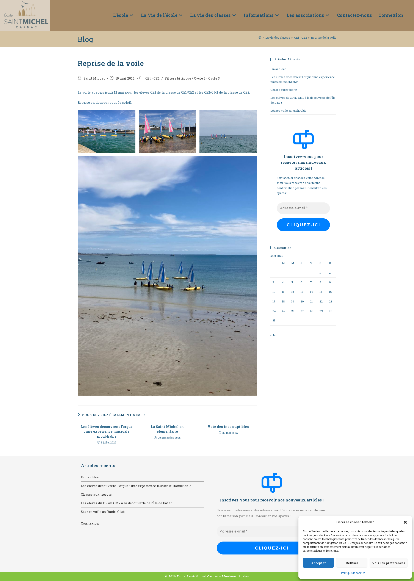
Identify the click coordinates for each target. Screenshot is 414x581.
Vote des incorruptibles (228, 426)
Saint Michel (94, 78)
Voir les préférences (388, 563)
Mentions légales (235, 576)
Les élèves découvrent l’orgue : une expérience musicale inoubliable (107, 431)
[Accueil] (260, 37)
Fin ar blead (278, 69)
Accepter (318, 563)
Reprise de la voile (323, 37)
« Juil (273, 335)
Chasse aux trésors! (283, 90)
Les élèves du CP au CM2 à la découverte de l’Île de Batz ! (126, 503)
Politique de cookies (353, 573)
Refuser (352, 563)
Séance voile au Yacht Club (288, 111)
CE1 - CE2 (152, 78)
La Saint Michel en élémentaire (167, 429)
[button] (405, 522)
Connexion (90, 523)
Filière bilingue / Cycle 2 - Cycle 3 (192, 78)
